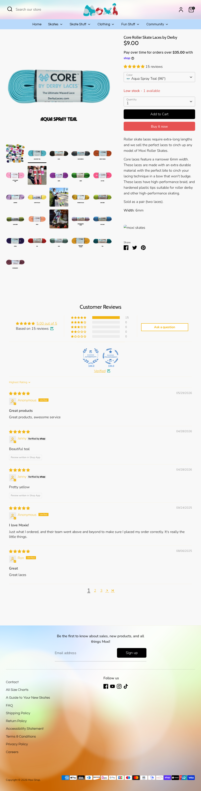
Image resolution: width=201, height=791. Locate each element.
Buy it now (159, 126)
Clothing (104, 24)
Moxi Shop (34, 780)
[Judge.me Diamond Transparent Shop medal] (110, 356)
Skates (53, 24)
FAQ (9, 705)
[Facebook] (105, 686)
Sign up (132, 652)
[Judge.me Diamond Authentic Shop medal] (91, 356)
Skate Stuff (78, 24)
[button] (134, 66)
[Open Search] (10, 9)
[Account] (181, 10)
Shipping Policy (18, 713)
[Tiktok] (125, 686)
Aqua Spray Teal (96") (148, 78)
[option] (59, 89)
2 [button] (95, 590)
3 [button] (101, 590)
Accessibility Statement (25, 729)
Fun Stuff (128, 24)
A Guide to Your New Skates (28, 697)
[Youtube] (112, 686)
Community (155, 24)
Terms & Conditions (21, 736)
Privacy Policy (17, 744)
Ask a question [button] (164, 327)
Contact (12, 682)
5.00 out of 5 (47, 323)
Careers (12, 752)
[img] (19, 393)
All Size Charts (17, 690)
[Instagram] (119, 686)
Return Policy (16, 721)
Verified (100, 371)
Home (36, 24)
